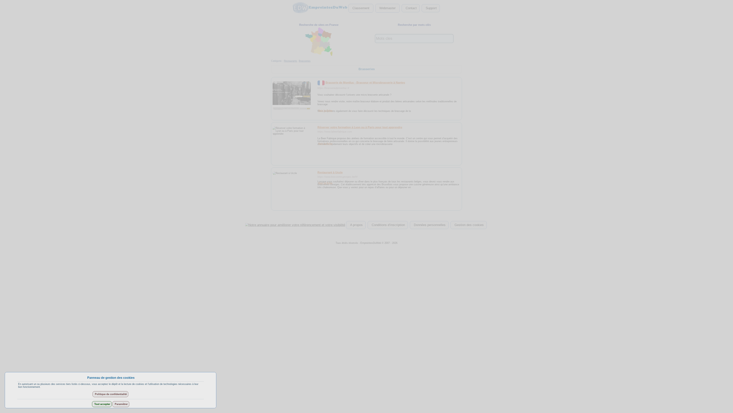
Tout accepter (102, 404)
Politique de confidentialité (110, 394)
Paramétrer (121, 404)
